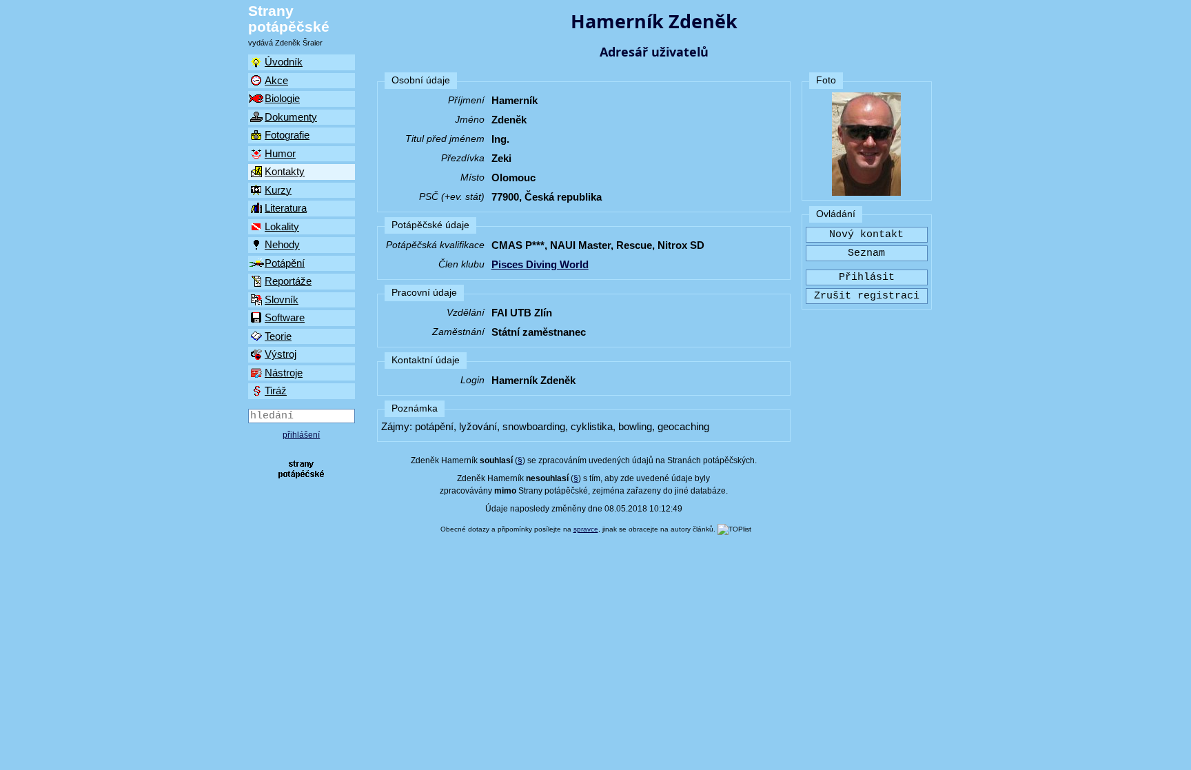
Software (285, 317)
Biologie (282, 98)
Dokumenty (291, 117)
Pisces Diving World (540, 264)
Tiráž (276, 390)
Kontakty (285, 171)
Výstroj (280, 354)
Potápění (285, 263)
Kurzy (278, 190)
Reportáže (288, 281)
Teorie (278, 336)
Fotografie (287, 135)
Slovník (281, 299)
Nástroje (284, 372)
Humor (280, 153)
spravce (585, 529)
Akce (276, 80)
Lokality (282, 226)
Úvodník (284, 62)
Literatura (286, 208)
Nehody (282, 244)
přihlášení (301, 435)
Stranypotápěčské (288, 18)
